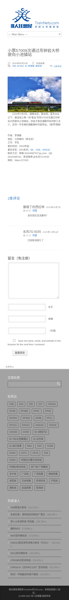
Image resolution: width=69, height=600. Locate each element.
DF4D (48, 411)
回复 (35, 210)
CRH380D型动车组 (21, 560)
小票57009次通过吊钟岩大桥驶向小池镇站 (33, 52)
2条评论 (57, 66)
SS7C (24, 453)
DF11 (49, 418)
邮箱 (50, 319)
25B (14, 66)
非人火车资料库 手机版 (22, 521)
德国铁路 (53, 474)
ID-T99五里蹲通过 (18, 439)
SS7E (35, 453)
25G (21, 404)
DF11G (13, 425)
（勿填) (52, 330)
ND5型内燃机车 (19, 535)
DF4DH (13, 418)
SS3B (50, 446)
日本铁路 (26, 481)
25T (40, 404)
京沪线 (12, 474)
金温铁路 (26, 488)
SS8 (38, 150)
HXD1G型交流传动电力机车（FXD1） (30, 542)
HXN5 (26, 432)
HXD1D (39, 425)
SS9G (12, 460)
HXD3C (46, 150)
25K (31, 404)
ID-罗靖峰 (29, 66)
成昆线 (12, 481)
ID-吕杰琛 (38, 439)
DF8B (38, 418)
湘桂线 (12, 488)
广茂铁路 (38, 474)
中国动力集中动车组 (31, 460)
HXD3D (13, 432)
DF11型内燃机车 (19, 553)
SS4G (12, 453)
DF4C (37, 411)
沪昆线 (54, 481)
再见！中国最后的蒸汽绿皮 (24, 574)
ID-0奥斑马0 (40, 432)
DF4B (12, 411)
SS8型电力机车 (18, 507)
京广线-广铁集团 (39, 467)
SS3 (39, 446)
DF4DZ (20, 66)
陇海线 (39, 488)
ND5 (29, 446)
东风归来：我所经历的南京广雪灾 (28, 514)
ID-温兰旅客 (15, 446)
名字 (50, 307)
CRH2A (52, 404)
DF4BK (24, 411)
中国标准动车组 (17, 467)
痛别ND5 (15, 528)
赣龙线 (38, 66)
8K (31, 150)
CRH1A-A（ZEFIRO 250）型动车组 (29, 567)
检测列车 (40, 481)
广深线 (25, 474)
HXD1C (26, 425)
